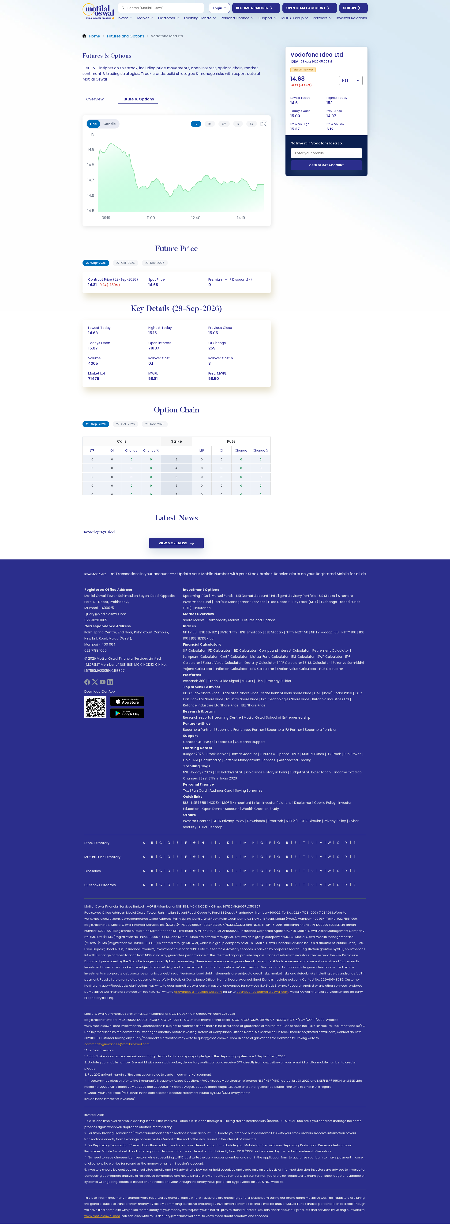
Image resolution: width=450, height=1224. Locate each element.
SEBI (203, 802)
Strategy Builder (278, 681)
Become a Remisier (321, 729)
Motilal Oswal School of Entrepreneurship (277, 717)
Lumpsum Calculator (200, 656)
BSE (185, 802)
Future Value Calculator (222, 662)
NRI (195, 760)
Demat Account (244, 754)
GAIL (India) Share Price (333, 693)
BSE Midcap (274, 632)
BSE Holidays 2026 (229, 772)
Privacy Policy (335, 821)
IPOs (295, 754)
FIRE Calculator (331, 668)
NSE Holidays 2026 (197, 772)
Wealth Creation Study (260, 808)
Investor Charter (196, 821)
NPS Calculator (262, 668)
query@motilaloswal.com (105, 614)
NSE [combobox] (345, 80)
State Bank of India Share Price (286, 693)
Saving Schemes (248, 790)
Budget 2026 (193, 754)
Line (93, 123)
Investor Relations (276, 802)
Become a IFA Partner (284, 729)
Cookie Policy (325, 802)
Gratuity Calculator (260, 662)
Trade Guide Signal (223, 681)
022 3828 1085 (95, 620)
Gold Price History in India (266, 772)
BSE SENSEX (208, 632)
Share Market (194, 620)
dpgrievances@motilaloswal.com (262, 991)
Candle (109, 123)
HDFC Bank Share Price (201, 693)
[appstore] (127, 701)
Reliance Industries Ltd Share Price (211, 705)
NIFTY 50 (190, 632)
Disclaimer (302, 802)
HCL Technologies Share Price (285, 699)
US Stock (334, 754)
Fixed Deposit (279, 601)
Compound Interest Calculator (284, 650)
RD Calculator (244, 650)
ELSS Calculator (317, 662)
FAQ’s (208, 741)
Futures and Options (259, 620)
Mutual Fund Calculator (269, 656)
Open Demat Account (305, 8)
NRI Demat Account (252, 595)
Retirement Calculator (330, 650)
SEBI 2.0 (292, 821)
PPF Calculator (290, 662)
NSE (194, 802)
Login (217, 8)
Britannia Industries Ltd (330, 699)
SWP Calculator (329, 656)
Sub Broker (352, 754)
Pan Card (199, 790)
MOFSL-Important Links (241, 802)
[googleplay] (127, 713)
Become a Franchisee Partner (240, 729)
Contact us (192, 741)
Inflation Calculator (231, 668)
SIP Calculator (194, 650)
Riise (259, 681)
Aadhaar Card (221, 790)
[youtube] (102, 683)
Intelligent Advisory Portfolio (293, 595)
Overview (95, 99)
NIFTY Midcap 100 (325, 632)
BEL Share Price (253, 705)
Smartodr (275, 821)
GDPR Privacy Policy (228, 821)
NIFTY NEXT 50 (297, 632)
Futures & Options (274, 754)
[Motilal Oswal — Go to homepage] (98, 12)
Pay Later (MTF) (305, 601)
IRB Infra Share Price (242, 699)
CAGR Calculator (234, 656)
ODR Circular (310, 821)
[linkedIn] (110, 683)
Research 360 (194, 681)
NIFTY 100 (348, 632)
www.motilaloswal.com (102, 1216)
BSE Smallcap (251, 632)
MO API (247, 681)
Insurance (203, 608)
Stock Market (217, 754)
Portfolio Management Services (239, 601)
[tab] (196, 124)
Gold (187, 760)
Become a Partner (252, 8)
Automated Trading (295, 760)
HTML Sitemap (210, 827)
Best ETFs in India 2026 (219, 778)
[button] (123, 8)
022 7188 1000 (95, 650)
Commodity (211, 760)
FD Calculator (219, 650)
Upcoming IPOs (195, 595)
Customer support (250, 741)
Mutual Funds (222, 595)
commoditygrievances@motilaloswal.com (117, 1044)
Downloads (256, 821)
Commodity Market (223, 620)
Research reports (197, 717)
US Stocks (327, 595)
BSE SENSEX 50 (202, 638)
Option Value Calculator (296, 668)
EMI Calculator (303, 656)
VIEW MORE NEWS (173, 543)
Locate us (224, 741)
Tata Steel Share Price (240, 693)
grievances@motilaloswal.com (198, 991)
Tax (186, 790)
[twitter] (95, 683)
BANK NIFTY (228, 632)
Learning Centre (227, 717)
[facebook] (87, 683)
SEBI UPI (349, 8)
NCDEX (214, 802)
